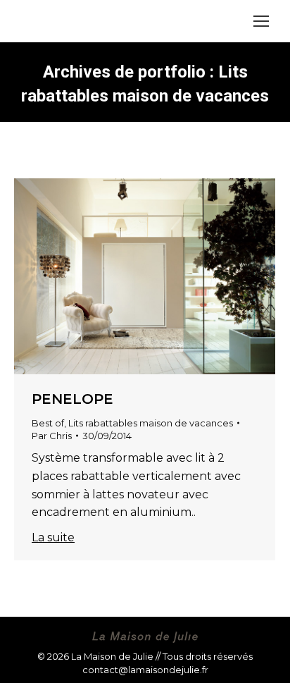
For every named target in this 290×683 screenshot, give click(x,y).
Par (52, 435)
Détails (164, 276)
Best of (48, 423)
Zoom (126, 276)
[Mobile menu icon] (261, 21)
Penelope (72, 398)
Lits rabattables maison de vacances (150, 423)
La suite (53, 537)
